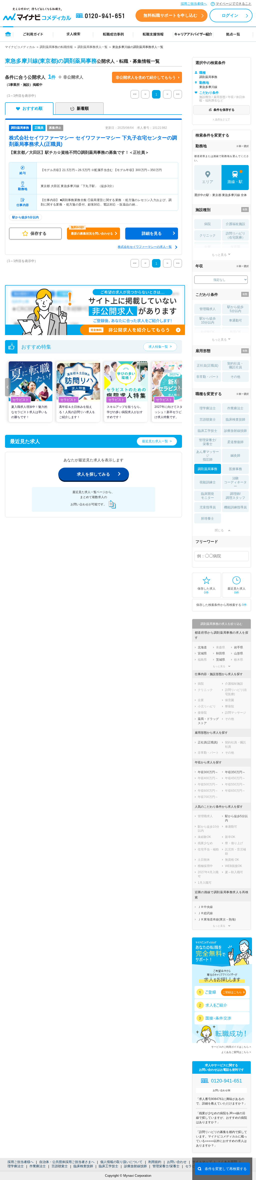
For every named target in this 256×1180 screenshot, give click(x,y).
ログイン (230, 15)
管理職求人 (208, 309)
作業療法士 (38, 1166)
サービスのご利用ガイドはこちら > (231, 1046)
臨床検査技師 (83, 1166)
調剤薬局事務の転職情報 (56, 47)
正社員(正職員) (207, 365)
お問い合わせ (176, 1162)
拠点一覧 (233, 34)
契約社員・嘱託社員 (235, 365)
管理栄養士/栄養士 (166, 1166)
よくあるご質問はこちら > (236, 1052)
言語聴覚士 (60, 1166)
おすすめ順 (32, 108)
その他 (235, 377)
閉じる (219, 530)
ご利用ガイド (33, 34)
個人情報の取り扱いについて (121, 1162)
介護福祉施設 (235, 224)
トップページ (8, 34)
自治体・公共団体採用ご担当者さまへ (66, 1162)
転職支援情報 (153, 34)
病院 (207, 224)
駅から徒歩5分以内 (235, 309)
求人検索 (73, 34)
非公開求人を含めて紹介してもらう (146, 77)
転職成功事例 (113, 34)
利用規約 (154, 1162)
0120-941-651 (101, 16)
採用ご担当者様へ (194, 4)
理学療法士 (16, 1166)
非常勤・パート (207, 377)
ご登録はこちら (232, 992)
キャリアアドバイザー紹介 (193, 34)
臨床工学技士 (108, 1166)
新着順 (83, 108)
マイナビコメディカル (20, 47)
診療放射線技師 (135, 1166)
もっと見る (219, 254)
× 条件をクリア (221, 119)
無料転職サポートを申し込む (170, 15)
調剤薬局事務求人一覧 (93, 47)
